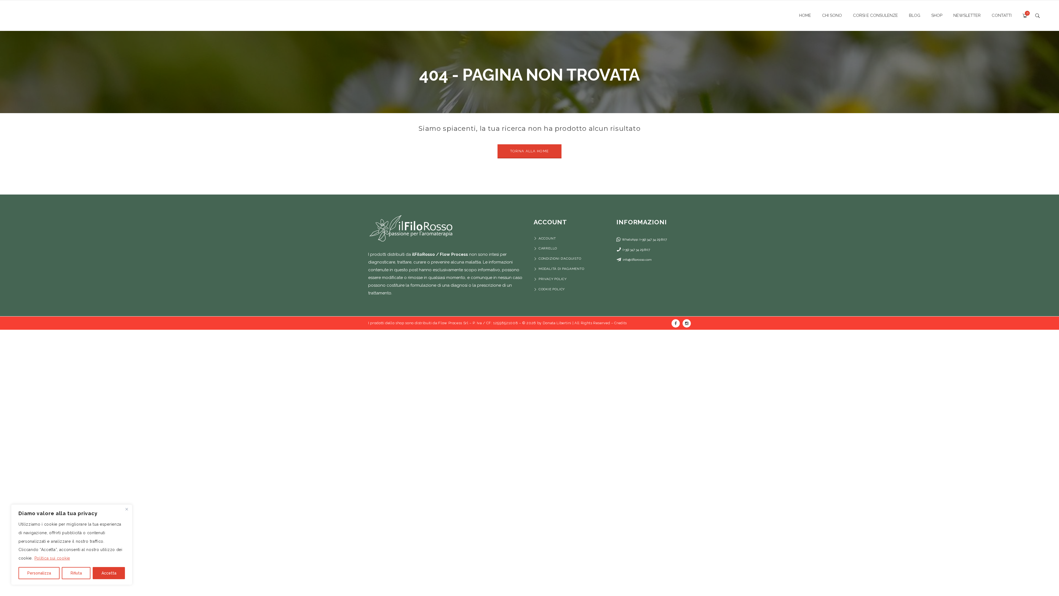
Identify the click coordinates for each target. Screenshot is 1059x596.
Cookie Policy (552, 289)
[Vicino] (126, 509)
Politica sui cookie (52, 558)
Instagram (687, 323)
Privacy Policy (553, 279)
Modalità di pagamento (562, 269)
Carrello (548, 248)
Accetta (108, 573)
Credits (620, 323)
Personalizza (39, 573)
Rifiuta (76, 573)
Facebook (676, 323)
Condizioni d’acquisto (560, 258)
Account (547, 238)
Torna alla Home (529, 151)
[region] (71, 544)
